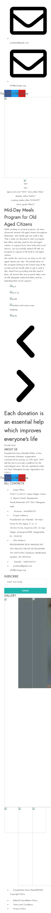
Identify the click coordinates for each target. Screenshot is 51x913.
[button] (25, 342)
